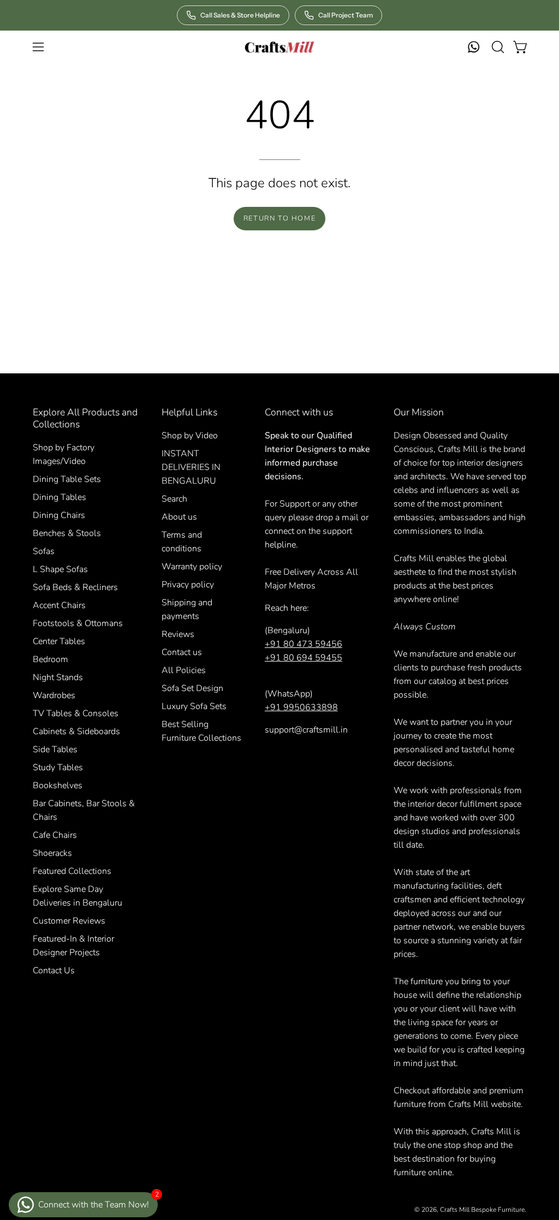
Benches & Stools (67, 533)
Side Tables (55, 749)
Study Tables (58, 767)
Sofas (44, 551)
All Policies (184, 670)
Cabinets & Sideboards (76, 731)
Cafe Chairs (55, 835)
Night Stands (58, 677)
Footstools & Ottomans (78, 623)
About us (179, 517)
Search (174, 499)
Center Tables (59, 641)
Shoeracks (52, 853)
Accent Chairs (59, 605)
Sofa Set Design (192, 688)
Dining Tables (59, 497)
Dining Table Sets (67, 479)
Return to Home (279, 218)
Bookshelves (57, 785)
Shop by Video (190, 436)
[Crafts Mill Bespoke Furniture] (279, 47)
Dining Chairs (59, 515)
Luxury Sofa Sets (194, 706)
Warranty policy (192, 567)
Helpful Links (189, 412)
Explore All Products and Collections (85, 418)
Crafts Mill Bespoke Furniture (482, 1209)
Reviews (178, 634)
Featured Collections (72, 871)
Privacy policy (188, 585)
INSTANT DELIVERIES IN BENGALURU (191, 467)
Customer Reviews (69, 921)
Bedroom (50, 659)
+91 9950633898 (301, 707)
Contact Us (54, 971)
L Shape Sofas (60, 569)
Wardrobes (54, 695)
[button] (496, 47)
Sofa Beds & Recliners (75, 587)
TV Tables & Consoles (75, 713)
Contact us (182, 652)
